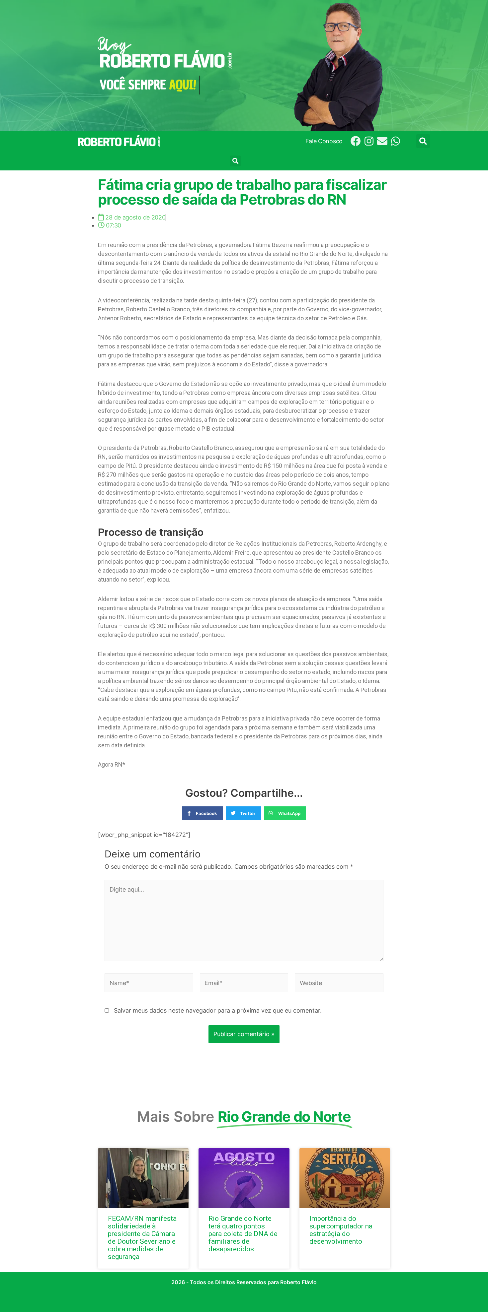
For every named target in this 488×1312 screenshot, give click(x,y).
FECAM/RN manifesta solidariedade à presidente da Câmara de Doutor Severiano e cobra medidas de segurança (142, 1238)
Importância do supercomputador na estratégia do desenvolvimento (340, 1230)
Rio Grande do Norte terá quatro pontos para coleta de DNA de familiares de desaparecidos (243, 1234)
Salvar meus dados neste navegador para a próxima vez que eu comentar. (218, 1010)
